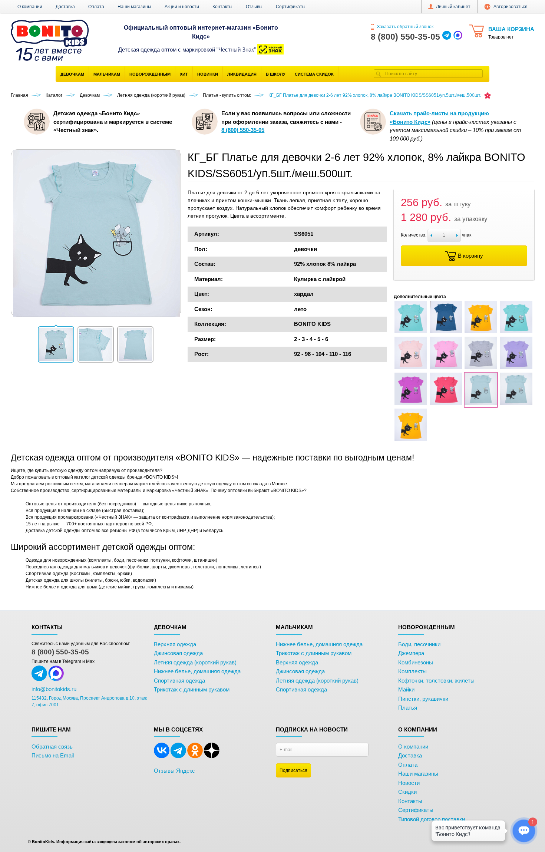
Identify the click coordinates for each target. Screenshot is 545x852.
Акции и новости (182, 6)
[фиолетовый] (410, 403)
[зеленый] (516, 403)
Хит (184, 74)
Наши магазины (134, 6)
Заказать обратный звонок (404, 26)
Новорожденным (150, 74)
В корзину (470, 255)
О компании (29, 6)
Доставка (65, 6)
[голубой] (410, 331)
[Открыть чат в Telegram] (446, 37)
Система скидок (314, 74)
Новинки (207, 74)
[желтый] (481, 331)
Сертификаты (290, 6)
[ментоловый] (516, 331)
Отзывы (254, 6)
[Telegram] (178, 756)
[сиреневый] (516, 367)
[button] (56, 344)
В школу (275, 74)
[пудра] (410, 367)
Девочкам (72, 74)
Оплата (96, 6)
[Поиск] (378, 73)
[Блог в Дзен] (211, 756)
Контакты (222, 6)
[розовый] (446, 367)
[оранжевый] (410, 439)
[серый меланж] (481, 367)
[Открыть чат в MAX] (457, 37)
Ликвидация (242, 74)
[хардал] (481, 403)
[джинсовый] (446, 331)
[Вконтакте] (161, 756)
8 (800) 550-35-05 (60, 652)
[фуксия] (446, 403)
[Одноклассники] (195, 756)
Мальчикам (106, 74)
